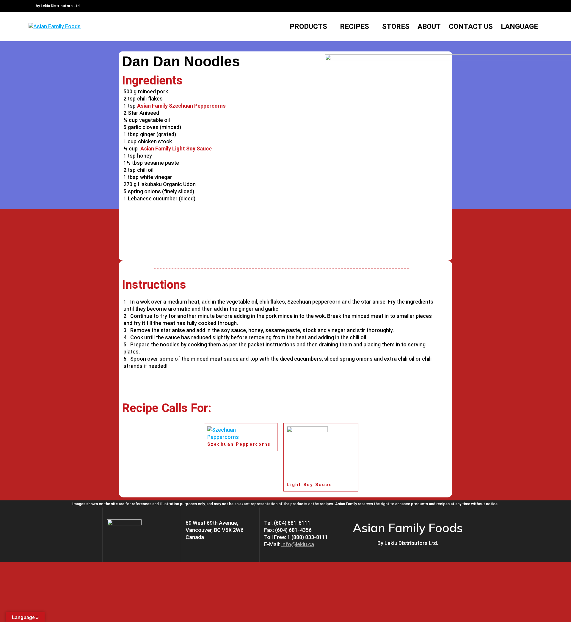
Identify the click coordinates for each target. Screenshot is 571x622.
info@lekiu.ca (297, 544)
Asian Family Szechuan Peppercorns (181, 106)
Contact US (471, 26)
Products (308, 26)
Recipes (354, 26)
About (429, 26)
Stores (396, 26)
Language (519, 26)
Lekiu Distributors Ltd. (411, 543)
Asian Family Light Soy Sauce (175, 148)
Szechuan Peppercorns (239, 444)
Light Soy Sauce (309, 484)
